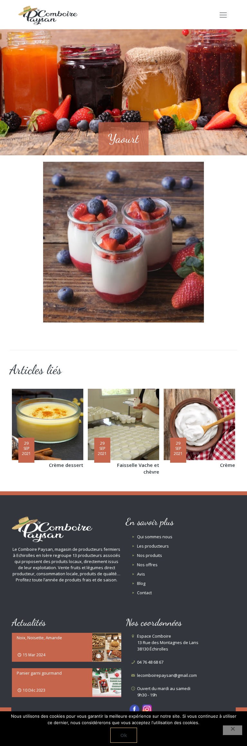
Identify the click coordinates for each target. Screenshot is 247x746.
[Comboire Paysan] (48, 14)
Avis (141, 574)
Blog (141, 583)
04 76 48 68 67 (149, 662)
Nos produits (149, 555)
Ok (123, 735)
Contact (144, 593)
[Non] (232, 730)
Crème (227, 465)
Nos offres (147, 565)
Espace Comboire (167, 642)
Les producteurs (153, 546)
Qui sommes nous (154, 537)
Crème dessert (66, 465)
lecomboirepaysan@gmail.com (166, 675)
